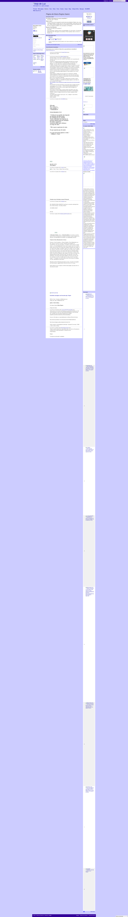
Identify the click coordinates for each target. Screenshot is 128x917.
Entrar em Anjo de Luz (50, 50)
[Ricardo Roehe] (35, 56)
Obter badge (92, 123)
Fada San (42, 915)
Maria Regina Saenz (65, 327)
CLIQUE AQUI (86, 83)
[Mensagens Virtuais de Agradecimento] (54, 292)
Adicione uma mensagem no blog (53, 44)
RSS (84, 911)
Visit (85, 101)
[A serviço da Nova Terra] (88, 72)
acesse (89, 18)
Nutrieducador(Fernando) (64, 213)
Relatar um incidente (84, 915)
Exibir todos (42, 66)
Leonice (62, 167)
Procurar (126, 0)
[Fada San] (35, 63)
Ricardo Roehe (64, 52)
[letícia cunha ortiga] (42, 56)
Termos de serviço (92, 915)
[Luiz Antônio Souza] (38, 56)
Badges (77, 915)
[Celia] (38, 60)
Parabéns (51, 37)
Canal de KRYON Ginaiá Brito (67, 309)
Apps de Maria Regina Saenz (38, 48)
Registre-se (106, 0)
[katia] (35, 60)
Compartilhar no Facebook (40, 34)
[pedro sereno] (42, 60)
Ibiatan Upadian (63, 56)
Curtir (36, 30)
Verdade (62, 171)
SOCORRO (63, 99)
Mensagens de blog (36, 37)
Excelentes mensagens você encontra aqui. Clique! (60, 295)
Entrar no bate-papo (119, 916)
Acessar (110, 0)
